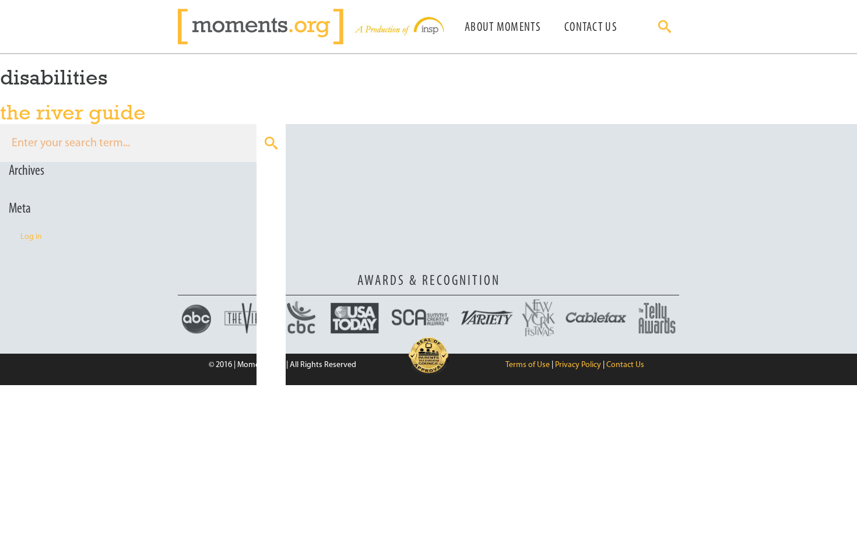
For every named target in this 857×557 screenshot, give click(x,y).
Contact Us (590, 28)
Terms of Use (527, 365)
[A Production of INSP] (398, 26)
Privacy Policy (578, 365)
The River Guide (73, 112)
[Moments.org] (265, 26)
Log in (31, 236)
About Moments (503, 28)
